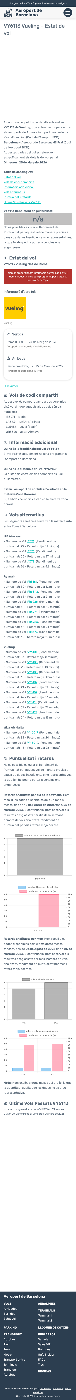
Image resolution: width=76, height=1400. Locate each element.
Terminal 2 (45, 1320)
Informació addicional (19, 187)
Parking (10, 1327)
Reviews (44, 1371)
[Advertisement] (38, 78)
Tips (41, 1364)
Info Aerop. (47, 1334)
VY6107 (32, 682)
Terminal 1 (45, 1315)
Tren (7, 1349)
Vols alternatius (14, 192)
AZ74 (30, 541)
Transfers (10, 1369)
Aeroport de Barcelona (28, 12)
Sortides (9, 1313)
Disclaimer (45, 1388)
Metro (8, 1354)
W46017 (32, 732)
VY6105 (32, 672)
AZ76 (30, 551)
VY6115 (32, 712)
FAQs (41, 1359)
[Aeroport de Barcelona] (8, 12)
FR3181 (32, 581)
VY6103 (32, 662)
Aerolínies (47, 1303)
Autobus (9, 1339)
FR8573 (32, 632)
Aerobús (9, 1374)
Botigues (44, 1349)
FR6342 (32, 591)
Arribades (10, 1308)
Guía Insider (46, 1354)
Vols (8, 1303)
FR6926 (32, 601)
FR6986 (32, 622)
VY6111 (32, 702)
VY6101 (32, 652)
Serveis (43, 1339)
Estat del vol (12, 177)
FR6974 (32, 612)
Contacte (58, 1388)
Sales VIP (44, 1344)
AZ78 (30, 561)
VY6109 (32, 692)
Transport (13, 1334)
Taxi (6, 1344)
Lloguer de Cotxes (53, 1327)
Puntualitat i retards (17, 197)
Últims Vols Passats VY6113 (22, 202)
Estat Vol (10, 1318)
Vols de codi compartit (19, 182)
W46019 (32, 742)
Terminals (46, 1310)
